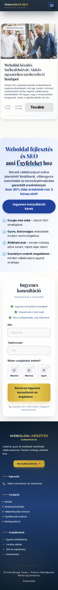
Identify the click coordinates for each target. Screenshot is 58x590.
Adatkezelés (29, 581)
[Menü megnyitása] (52, 5)
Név (10, 324)
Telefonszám (15, 342)
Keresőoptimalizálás (14, 506)
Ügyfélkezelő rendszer (16, 516)
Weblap (8, 501)
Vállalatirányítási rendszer (17, 511)
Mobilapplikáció (12, 521)
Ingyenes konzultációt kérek (29, 206)
